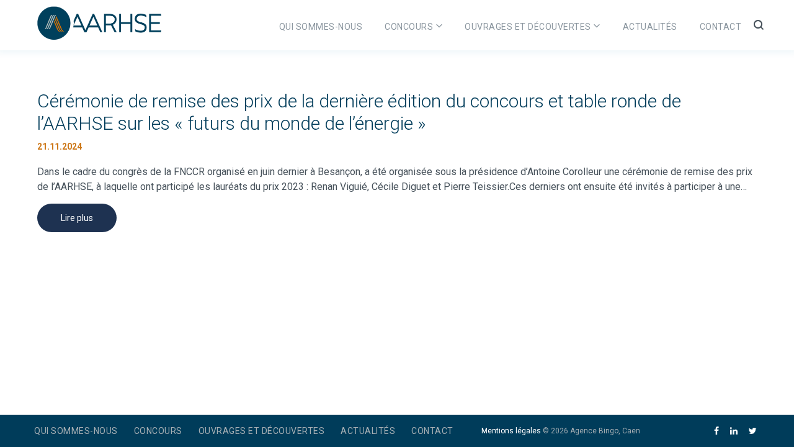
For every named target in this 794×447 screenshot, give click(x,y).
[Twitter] (753, 431)
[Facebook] (716, 431)
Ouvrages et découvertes (528, 27)
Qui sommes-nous (321, 27)
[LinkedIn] (734, 431)
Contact (721, 27)
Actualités (650, 27)
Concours (409, 27)
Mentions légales (511, 431)
